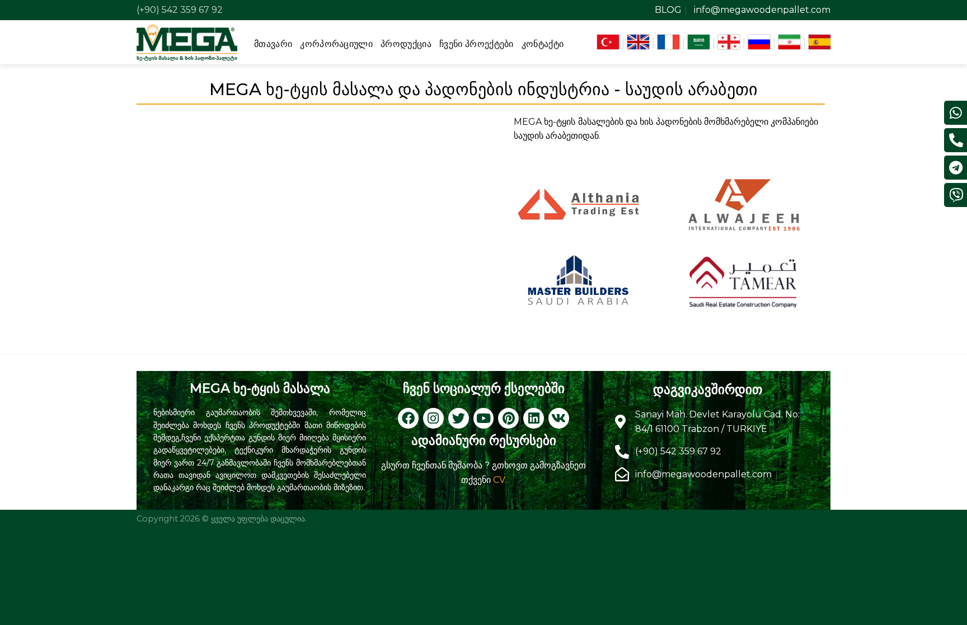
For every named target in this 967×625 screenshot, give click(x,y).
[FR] (668, 42)
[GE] (729, 42)
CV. (499, 479)
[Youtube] (483, 418)
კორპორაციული (336, 44)
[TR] (608, 42)
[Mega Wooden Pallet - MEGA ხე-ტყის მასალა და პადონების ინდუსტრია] (187, 42)
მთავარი (273, 44)
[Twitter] (458, 418)
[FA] (789, 42)
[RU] (759, 42)
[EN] (638, 42)
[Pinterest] (508, 418)
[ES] (819, 42)
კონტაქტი (543, 44)
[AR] (699, 42)
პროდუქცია (406, 44)
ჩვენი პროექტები (476, 44)
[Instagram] (433, 418)
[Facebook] (408, 418)
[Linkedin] (533, 418)
